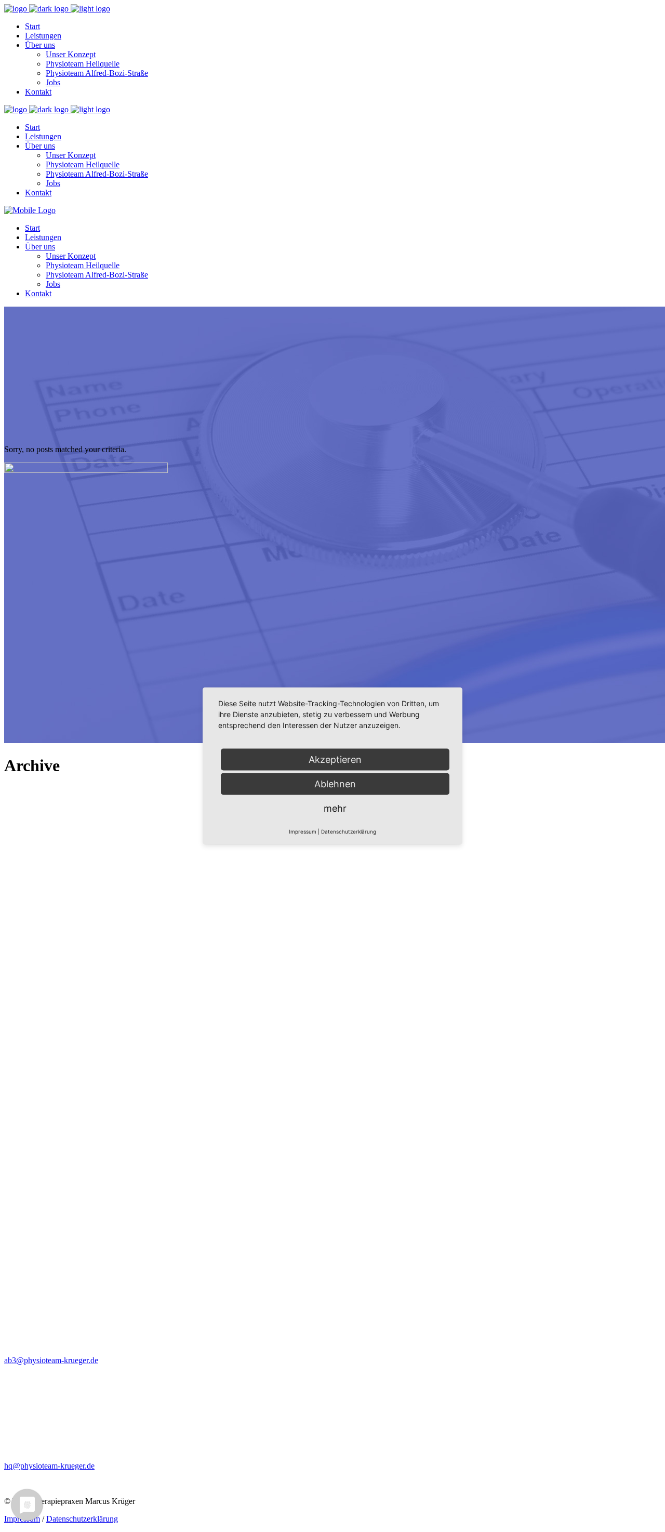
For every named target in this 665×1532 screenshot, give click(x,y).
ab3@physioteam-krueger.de (51, 1360)
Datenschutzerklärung (82, 1518)
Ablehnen (335, 783)
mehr (335, 808)
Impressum (302, 831)
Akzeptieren (335, 759)
